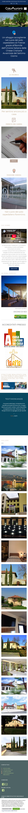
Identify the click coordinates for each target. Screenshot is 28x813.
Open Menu (25, 8)
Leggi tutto (22, 808)
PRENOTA (14, 160)
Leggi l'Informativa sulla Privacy (9, 810)
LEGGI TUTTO (14, 268)
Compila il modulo (7, 771)
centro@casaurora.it (8, 770)
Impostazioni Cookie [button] (6, 808)
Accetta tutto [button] (16, 808)
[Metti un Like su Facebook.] (3, 791)
